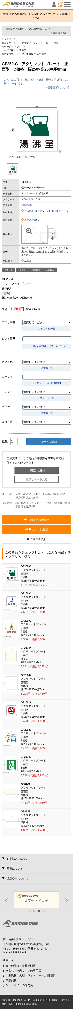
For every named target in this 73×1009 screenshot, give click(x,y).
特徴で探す (7, 54)
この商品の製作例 (38, 519)
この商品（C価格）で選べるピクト (46, 346)
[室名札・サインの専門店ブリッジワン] (25, 5)
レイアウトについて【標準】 (47, 383)
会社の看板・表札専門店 (21, 965)
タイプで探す (9, 50)
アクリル (21, 46)
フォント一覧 (47, 398)
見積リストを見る (36, 479)
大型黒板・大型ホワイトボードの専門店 (30, 975)
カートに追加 (48, 441)
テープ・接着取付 (26, 54)
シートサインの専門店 (19, 985)
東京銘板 (11, 980)
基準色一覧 (47, 368)
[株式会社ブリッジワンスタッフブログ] (36, 899)
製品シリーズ (9, 43)
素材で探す (7, 46)
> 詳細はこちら (59, 33)
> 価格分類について (57, 87)
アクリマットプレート (31, 43)
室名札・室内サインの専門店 (23, 970)
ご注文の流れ (38, 539)
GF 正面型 (52, 43)
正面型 (22, 50)
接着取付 (36, 270)
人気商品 (41, 54)
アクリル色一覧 (47, 328)
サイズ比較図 (39, 529)
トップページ (9, 39)
